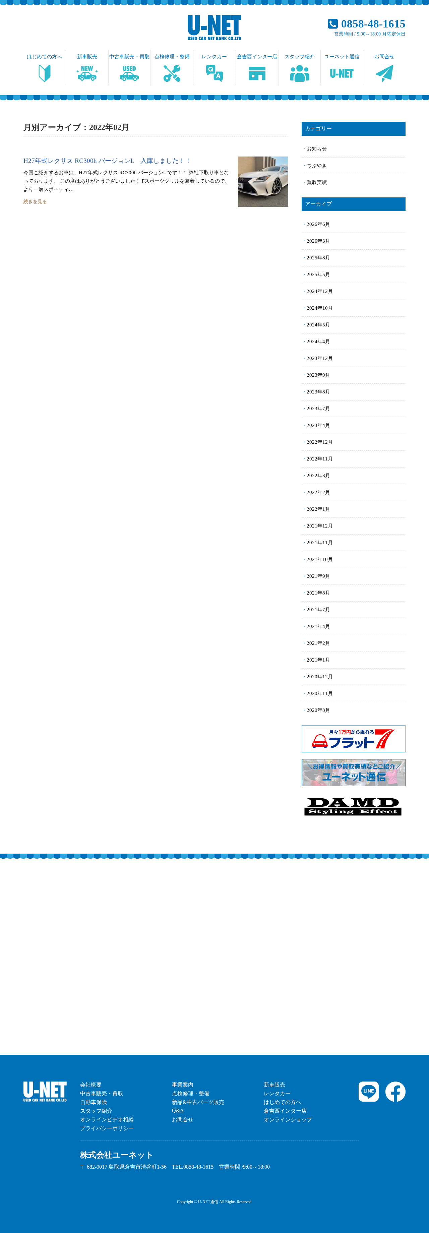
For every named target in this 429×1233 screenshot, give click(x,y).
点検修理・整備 (172, 56)
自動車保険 (93, 1102)
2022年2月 (318, 492)
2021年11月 (320, 542)
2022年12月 (320, 442)
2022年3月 (318, 475)
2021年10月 (320, 559)
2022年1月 (318, 509)
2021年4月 (318, 626)
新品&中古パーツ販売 (198, 1102)
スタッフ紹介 (300, 56)
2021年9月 (318, 576)
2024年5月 (318, 324)
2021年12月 (320, 526)
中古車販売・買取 (129, 56)
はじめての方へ (44, 56)
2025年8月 (318, 257)
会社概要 (91, 1085)
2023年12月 (320, 358)
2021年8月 (318, 593)
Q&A (178, 1110)
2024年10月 (320, 308)
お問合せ (384, 56)
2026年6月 (318, 224)
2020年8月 (318, 710)
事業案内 (182, 1085)
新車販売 (87, 56)
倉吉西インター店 (257, 56)
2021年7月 (318, 609)
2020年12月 (320, 676)
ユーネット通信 (342, 56)
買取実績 (317, 182)
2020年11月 (320, 693)
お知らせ (317, 148)
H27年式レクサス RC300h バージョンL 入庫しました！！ (107, 160)
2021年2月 (318, 643)
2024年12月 (320, 291)
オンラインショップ (288, 1119)
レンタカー (214, 56)
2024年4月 (318, 341)
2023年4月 (318, 425)
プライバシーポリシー (107, 1128)
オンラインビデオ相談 (107, 1119)
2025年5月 (318, 274)
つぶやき (317, 165)
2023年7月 (318, 408)
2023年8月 (318, 391)
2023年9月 (318, 375)
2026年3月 (318, 241)
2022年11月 (320, 458)
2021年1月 (318, 660)
